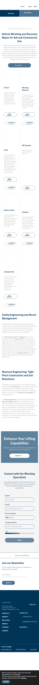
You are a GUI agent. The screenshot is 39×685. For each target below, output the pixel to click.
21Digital (9, 646)
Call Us (22, 6)
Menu (35, 6)
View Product (9, 114)
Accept (6, 681)
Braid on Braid (9, 210)
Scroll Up (32, 604)
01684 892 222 (27, 616)
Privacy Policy (33, 649)
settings (23, 678)
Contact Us (18, 455)
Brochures (11, 13)
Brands (5, 624)
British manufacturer (22, 555)
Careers (5, 630)
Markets (14, 28)
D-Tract (6, 88)
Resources (6, 620)
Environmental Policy (6, 649)
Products (5, 613)
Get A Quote (18, 65)
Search (30, 6)
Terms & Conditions (21, 649)
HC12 (6, 150)
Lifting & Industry (21, 28)
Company (5, 627)
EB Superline (26, 145)
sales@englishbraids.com (29, 621)
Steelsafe (25, 212)
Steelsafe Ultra (9, 272)
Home (9, 28)
